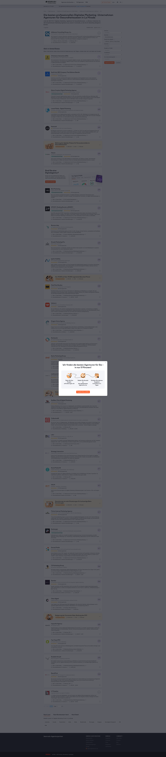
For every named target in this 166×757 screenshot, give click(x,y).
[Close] (105, 362)
